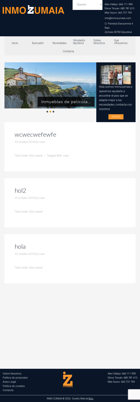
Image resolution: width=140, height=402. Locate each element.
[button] (9, 85)
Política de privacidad (15, 377)
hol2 (20, 190)
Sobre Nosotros (12, 373)
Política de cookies (14, 386)
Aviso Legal (9, 381)
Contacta (116, 117)
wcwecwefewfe (35, 134)
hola (20, 246)
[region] (50, 87)
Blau (91, 398)
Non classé (36, 155)
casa (66, 155)
